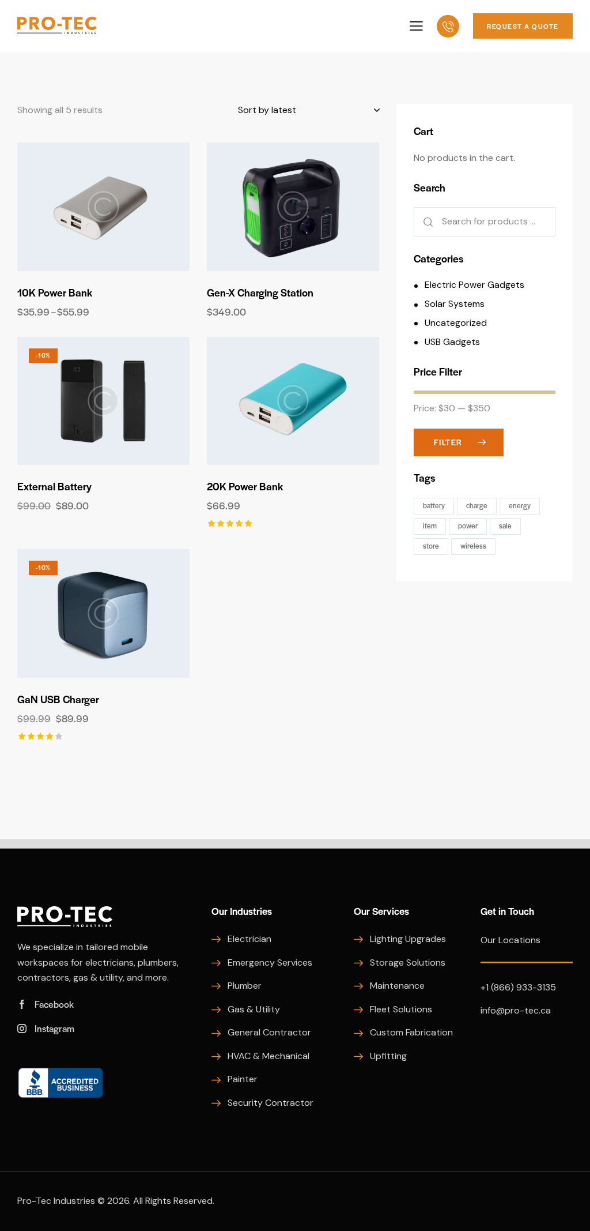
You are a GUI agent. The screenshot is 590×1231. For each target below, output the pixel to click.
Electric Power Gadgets (474, 285)
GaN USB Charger (58, 699)
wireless (473, 546)
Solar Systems (455, 304)
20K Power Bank (245, 486)
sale (505, 525)
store (431, 546)
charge (476, 505)
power (468, 525)
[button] (71, 206)
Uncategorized (456, 323)
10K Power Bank (54, 292)
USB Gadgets (452, 342)
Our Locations (510, 940)
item (430, 525)
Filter (448, 442)
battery (434, 505)
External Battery (54, 486)
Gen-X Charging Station (260, 292)
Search (426, 222)
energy (520, 505)
